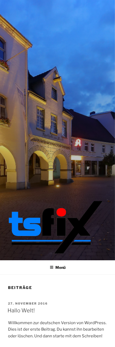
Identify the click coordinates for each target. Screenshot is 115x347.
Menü (60, 267)
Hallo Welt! (21, 310)
